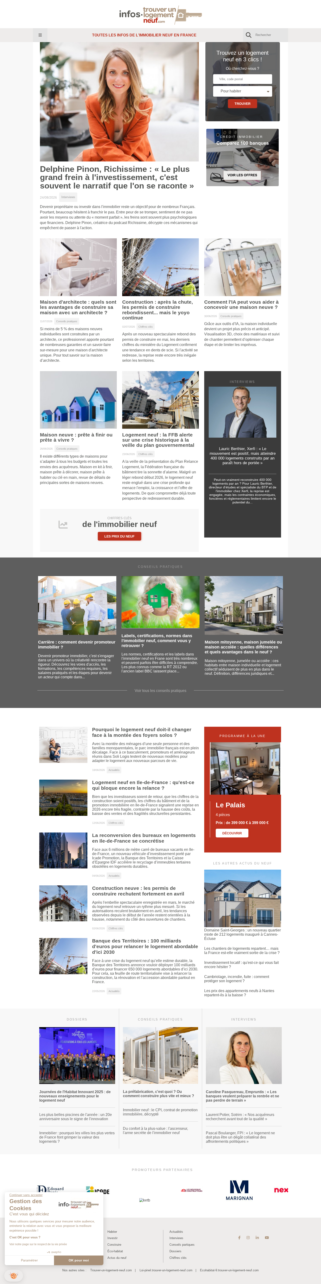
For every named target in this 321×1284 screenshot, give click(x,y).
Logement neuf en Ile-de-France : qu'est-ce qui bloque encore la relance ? (143, 785)
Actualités (176, 1231)
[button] (13, 1276)
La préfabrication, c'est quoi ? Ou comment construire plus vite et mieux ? (158, 1094)
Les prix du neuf (119, 536)
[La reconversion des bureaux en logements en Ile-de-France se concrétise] (63, 867)
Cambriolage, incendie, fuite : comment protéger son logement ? (236, 979)
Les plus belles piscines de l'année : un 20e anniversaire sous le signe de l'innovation (75, 1117)
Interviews (176, 1238)
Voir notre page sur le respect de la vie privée (38, 1244)
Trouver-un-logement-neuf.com (111, 1270)
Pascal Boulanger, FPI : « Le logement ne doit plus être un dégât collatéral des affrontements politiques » (240, 1137)
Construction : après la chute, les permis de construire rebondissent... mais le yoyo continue (157, 309)
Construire (114, 1244)
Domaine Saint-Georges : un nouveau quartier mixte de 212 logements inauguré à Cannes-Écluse (242, 934)
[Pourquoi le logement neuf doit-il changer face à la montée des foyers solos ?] (63, 762)
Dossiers (175, 1251)
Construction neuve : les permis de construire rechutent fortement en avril (138, 890)
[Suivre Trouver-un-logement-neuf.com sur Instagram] (248, 1238)
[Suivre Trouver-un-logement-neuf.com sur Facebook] (239, 1238)
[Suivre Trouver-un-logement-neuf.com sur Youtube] (267, 1238)
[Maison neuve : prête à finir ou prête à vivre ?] (78, 429)
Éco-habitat (115, 1251)
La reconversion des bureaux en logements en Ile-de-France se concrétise (144, 838)
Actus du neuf (116, 1258)
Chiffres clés (178, 1258)
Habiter (112, 1231)
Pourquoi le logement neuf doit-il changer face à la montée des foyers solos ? (141, 732)
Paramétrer (29, 1260)
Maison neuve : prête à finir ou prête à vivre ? (76, 437)
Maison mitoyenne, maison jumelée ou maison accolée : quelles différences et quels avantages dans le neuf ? (243, 647)
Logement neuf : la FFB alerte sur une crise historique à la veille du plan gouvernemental (158, 440)
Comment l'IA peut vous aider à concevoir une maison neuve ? (241, 304)
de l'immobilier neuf (119, 522)
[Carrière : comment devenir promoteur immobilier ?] (77, 634)
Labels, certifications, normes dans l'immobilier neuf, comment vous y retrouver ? (156, 640)
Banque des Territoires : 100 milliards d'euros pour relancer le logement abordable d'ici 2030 (145, 946)
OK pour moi (79, 1260)
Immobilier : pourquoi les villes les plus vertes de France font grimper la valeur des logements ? (77, 1137)
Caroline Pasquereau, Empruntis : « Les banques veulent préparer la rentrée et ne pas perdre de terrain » (242, 1096)
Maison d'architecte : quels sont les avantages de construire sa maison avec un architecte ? (78, 307)
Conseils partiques (182, 1244)
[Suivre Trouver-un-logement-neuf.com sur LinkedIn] (257, 1238)
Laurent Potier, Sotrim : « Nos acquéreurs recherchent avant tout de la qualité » (240, 1117)
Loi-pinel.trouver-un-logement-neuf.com (166, 1270)
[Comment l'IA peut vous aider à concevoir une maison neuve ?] (242, 297)
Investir (112, 1238)
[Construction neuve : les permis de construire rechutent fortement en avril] (63, 920)
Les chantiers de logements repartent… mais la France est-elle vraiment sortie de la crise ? (242, 950)
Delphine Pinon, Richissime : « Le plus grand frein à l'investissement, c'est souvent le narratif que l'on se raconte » (117, 177)
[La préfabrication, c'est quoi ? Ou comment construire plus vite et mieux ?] (160, 1082)
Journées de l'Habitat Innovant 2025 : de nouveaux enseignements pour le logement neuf (75, 1096)
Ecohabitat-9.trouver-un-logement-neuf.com (229, 1270)
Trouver (243, 104)
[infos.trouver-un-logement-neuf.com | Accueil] (160, 14)
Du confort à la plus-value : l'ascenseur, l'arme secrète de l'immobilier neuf (155, 1131)
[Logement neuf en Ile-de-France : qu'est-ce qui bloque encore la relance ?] (63, 815)
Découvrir (232, 833)
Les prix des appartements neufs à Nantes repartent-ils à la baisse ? (239, 993)
